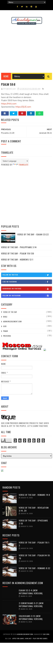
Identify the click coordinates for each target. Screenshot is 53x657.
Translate (23, 164)
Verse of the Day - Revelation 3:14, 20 (34, 509)
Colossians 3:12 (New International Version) (31, 617)
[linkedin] (26, 6)
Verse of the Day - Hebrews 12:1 (17, 259)
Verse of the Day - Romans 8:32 (34, 568)
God (5, 326)
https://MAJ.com (8, 103)
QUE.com (46, 634)
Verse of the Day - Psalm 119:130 (17, 253)
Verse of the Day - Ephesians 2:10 (33, 522)
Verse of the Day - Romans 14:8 (34, 494)
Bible (5, 317)
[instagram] (31, 6)
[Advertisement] (26, 49)
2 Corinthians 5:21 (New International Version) (31, 605)
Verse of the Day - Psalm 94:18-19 (35, 557)
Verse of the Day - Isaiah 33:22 (33, 234)
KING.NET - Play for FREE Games (36, 638)
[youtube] (36, 6)
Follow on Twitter (10, 275)
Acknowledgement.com (12, 321)
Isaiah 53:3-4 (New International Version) (31, 592)
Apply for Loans (18, 638)
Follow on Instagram (12, 295)
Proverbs (7, 336)
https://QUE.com (23, 106)
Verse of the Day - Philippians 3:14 (19, 247)
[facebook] (17, 6)
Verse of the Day (10, 312)
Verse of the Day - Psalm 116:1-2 (34, 544)
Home (6, 76)
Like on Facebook (10, 282)
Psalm (5, 331)
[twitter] (22, 6)
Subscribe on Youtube (12, 289)
